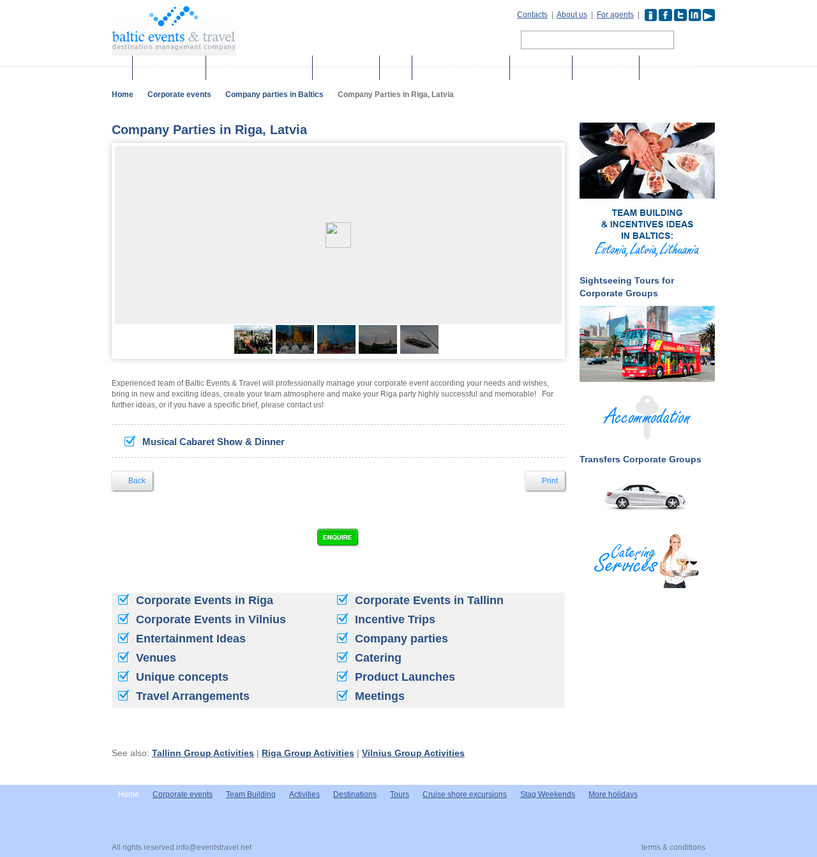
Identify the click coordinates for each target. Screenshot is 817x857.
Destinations (667, 67)
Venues (156, 657)
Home (122, 94)
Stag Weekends (547, 794)
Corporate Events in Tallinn (429, 600)
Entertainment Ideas (191, 638)
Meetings (380, 696)
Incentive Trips (395, 619)
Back (136, 480)
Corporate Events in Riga (204, 600)
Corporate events (169, 67)
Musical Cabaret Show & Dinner (213, 441)
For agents (615, 14)
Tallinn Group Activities (203, 753)
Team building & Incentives (259, 67)
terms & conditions (673, 847)
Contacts (532, 14)
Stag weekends (606, 67)
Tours (395, 67)
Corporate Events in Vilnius (211, 619)
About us (572, 14)
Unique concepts (182, 677)
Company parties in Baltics (274, 94)
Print (549, 480)
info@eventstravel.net (213, 847)
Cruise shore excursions (461, 67)
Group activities (346, 67)
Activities (304, 794)
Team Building (251, 794)
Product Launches (405, 677)
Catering (378, 657)
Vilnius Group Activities (413, 753)
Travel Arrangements (193, 696)
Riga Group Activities (308, 753)
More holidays (541, 67)
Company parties (401, 638)
